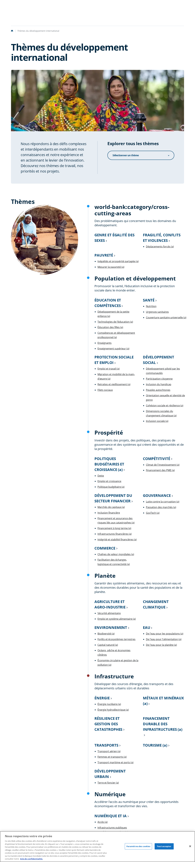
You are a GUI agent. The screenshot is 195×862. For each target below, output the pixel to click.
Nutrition (151, 306)
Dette (101, 475)
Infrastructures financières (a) (115, 534)
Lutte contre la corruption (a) (162, 501)
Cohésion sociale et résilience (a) (164, 405)
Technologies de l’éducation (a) (115, 321)
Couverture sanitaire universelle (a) (166, 317)
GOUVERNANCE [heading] (157, 495)
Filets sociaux (105, 390)
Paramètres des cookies (138, 846)
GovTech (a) (153, 513)
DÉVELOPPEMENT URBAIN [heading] (110, 774)
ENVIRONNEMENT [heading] (110, 627)
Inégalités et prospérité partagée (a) (118, 261)
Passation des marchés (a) (161, 507)
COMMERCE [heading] (104, 548)
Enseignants (105, 343)
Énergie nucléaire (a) (109, 704)
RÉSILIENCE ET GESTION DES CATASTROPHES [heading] (108, 724)
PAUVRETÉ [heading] (103, 255)
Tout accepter (164, 846)
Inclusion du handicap (158, 384)
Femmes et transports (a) (112, 756)
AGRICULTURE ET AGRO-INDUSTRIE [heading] (110, 604)
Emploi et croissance (109, 481)
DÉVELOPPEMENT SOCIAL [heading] (158, 359)
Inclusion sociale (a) (157, 421)
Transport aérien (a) (109, 751)
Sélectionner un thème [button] (126, 155)
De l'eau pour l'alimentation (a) (163, 639)
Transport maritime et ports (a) (115, 762)
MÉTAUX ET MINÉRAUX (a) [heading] (163, 700)
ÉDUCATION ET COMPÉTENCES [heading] (107, 303)
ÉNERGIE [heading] (102, 697)
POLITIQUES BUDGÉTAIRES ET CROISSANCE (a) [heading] (109, 464)
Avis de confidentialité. (31, 858)
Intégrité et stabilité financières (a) (117, 539)
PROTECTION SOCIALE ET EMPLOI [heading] (114, 359)
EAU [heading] (146, 627)
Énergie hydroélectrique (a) (113, 709)
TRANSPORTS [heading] (106, 745)
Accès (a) (103, 822)
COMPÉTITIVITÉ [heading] (156, 458)
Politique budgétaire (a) (111, 486)
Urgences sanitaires (157, 312)
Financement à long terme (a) (114, 528)
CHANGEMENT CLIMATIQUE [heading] (156, 604)
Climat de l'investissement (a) (162, 464)
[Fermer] (190, 846)
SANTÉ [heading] (149, 300)
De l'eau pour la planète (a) (161, 645)
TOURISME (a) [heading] (155, 745)
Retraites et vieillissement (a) (114, 384)
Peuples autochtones (158, 390)
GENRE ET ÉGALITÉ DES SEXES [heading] (114, 237)
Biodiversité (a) (106, 633)
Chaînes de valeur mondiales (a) (116, 554)
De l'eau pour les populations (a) (164, 633)
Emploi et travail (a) (109, 368)
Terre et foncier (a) (108, 782)
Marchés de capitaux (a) (111, 507)
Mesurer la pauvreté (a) (111, 267)
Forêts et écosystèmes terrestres (116, 639)
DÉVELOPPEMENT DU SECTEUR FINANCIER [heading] (113, 498)
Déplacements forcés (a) (160, 246)
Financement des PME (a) (160, 470)
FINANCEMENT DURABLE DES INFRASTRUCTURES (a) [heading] (162, 724)
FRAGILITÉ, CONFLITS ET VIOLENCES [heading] (162, 237)
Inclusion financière (109, 512)
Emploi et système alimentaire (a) (117, 618)
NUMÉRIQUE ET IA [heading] (110, 815)
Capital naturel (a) (108, 645)
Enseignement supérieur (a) (113, 348)
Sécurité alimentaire (109, 613)
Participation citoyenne (159, 378)
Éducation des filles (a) (110, 327)
